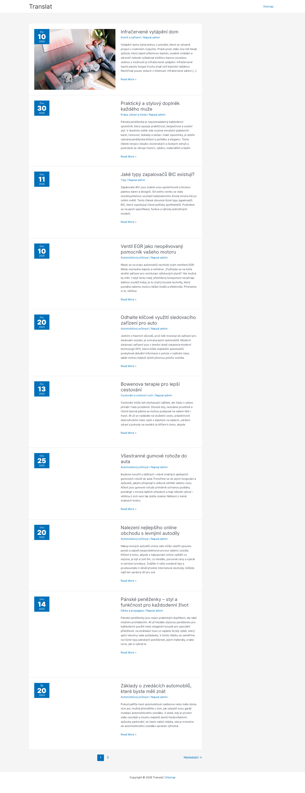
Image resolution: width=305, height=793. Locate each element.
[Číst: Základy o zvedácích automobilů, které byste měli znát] (74, 713)
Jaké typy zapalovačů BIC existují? (158, 174)
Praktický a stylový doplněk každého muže (150, 106)
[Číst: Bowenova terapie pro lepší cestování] (74, 411)
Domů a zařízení (131, 37)
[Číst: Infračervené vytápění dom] (74, 59)
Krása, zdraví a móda (133, 114)
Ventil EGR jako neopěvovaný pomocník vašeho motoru (152, 249)
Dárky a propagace (132, 610)
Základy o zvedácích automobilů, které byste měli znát (156, 688)
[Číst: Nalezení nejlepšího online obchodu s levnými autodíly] (74, 555)
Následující (193, 757)
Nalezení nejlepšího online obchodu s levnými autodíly (150, 530)
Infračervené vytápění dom (149, 31)
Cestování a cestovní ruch (137, 395)
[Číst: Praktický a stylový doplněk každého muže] (74, 128)
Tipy (123, 180)
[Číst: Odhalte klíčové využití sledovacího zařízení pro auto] (74, 341)
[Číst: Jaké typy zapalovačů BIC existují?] (74, 202)
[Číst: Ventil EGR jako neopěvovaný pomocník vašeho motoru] (74, 273)
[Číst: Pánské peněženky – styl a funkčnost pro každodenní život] (74, 634)
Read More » (128, 79)
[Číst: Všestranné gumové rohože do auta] (74, 483)
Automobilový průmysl (135, 257)
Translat (40, 6)
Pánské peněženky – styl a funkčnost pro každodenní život (155, 602)
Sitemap (268, 6)
